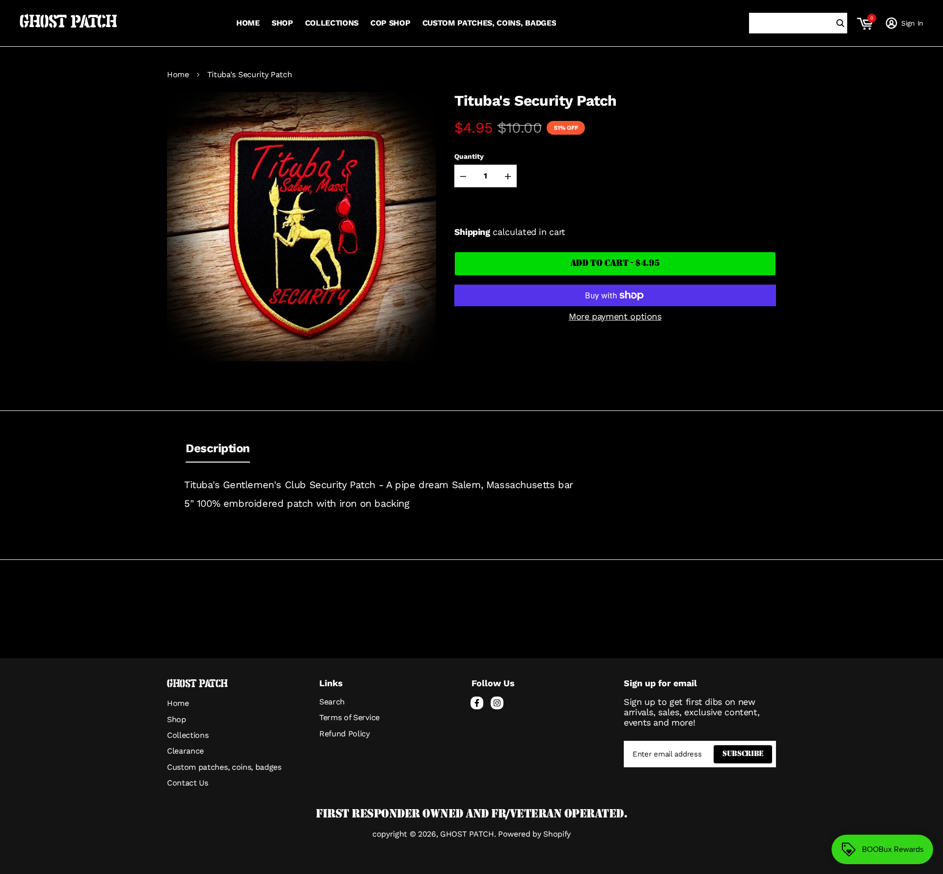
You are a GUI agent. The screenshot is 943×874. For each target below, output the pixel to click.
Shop (176, 719)
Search (332, 701)
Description (218, 448)
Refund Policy (344, 733)
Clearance (185, 751)
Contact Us (187, 782)
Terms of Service (349, 717)
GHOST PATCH (68, 23)
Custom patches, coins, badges (224, 767)
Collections (187, 735)
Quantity (469, 156)
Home (178, 74)
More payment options (615, 316)
